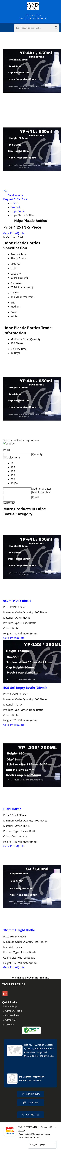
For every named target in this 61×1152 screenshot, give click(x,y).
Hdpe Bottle (18, 211)
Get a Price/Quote (13, 233)
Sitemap (9, 1024)
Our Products (12, 1015)
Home (14, 203)
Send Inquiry (15, 195)
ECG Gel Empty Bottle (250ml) (25, 687)
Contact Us (11, 1019)
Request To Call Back (15, 199)
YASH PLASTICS (33, 17)
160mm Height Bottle (19, 930)
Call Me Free (32, 1114)
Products (16, 207)
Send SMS (33, 1102)
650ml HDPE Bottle (17, 601)
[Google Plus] (5, 995)
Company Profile (13, 1010)
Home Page (11, 1006)
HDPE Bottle (12, 809)
